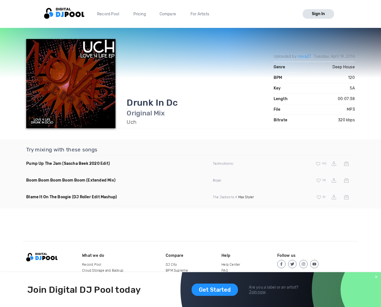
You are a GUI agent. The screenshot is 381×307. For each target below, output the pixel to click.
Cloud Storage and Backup (102, 270)
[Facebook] (281, 264)
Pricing (139, 14)
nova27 (304, 56)
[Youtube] (314, 264)
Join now (257, 292)
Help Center (230, 265)
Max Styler (246, 197)
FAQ (224, 270)
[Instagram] (303, 264)
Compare (168, 14)
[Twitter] (292, 264)
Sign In (318, 13)
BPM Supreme (177, 270)
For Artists (200, 14)
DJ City (171, 265)
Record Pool (108, 14)
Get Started (215, 289)
